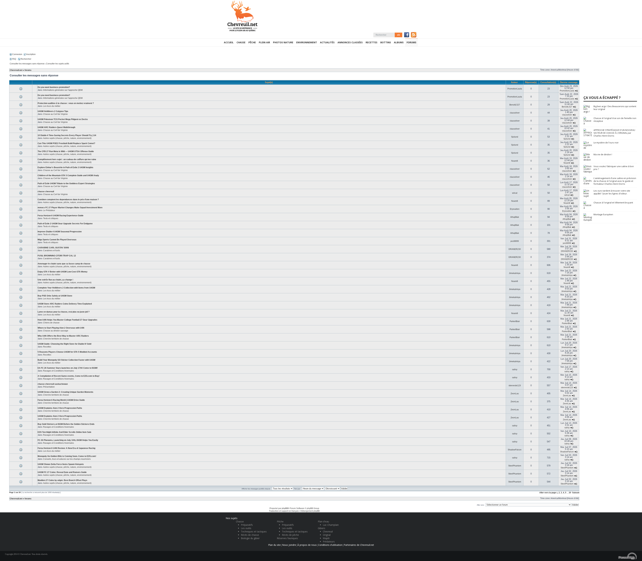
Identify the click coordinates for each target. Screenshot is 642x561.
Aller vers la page (548, 492)
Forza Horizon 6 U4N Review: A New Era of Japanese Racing (66, 448)
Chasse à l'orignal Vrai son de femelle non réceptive (615, 119)
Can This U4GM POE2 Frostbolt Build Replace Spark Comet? (66, 143)
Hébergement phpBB (310, 511)
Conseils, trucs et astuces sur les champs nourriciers (67, 459)
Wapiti (326, 538)
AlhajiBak (514, 217)
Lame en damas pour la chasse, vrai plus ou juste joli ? (63, 312)
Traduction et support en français (284, 511)
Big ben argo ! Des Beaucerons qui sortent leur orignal (615, 108)
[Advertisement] (608, 72)
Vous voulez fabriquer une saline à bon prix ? (614, 168)
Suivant (575, 492)
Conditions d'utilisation (330, 544)
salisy (514, 369)
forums (28, 70)
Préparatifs (247, 524)
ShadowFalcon (514, 450)
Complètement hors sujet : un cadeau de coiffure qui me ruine (67, 159)
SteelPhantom (514, 466)
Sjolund (514, 137)
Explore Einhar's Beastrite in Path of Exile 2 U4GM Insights (65, 167)
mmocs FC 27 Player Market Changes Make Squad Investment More (70, 207)
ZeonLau (515, 393)
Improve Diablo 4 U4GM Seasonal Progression (60, 231)
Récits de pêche (290, 534)
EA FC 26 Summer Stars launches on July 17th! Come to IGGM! (68, 368)
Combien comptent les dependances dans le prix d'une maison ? (68, 199)
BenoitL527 (514, 105)
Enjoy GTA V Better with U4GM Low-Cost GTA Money (62, 272)
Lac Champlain (331, 524)
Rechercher (25, 59)
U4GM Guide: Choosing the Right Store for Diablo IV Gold (64, 344)
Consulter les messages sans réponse (27, 64)
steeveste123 (515, 385)
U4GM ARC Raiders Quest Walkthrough (56, 127)
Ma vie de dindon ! (603, 154)
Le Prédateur (49, 210)
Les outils (246, 528)
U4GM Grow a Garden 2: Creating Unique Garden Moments (65, 392)
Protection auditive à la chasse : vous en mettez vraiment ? (66, 103)
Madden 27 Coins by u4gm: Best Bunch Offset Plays (62, 480)
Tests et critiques (50, 218)
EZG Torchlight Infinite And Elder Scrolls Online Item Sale (64, 432)
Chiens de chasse (51, 323)
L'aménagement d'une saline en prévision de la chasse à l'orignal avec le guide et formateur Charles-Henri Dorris (615, 181)
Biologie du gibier (250, 538)
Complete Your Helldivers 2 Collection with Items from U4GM (66, 288)
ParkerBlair (515, 321)
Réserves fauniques (287, 538)
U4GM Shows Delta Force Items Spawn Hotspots (61, 464)
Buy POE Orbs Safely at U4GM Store (55, 296)
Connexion (17, 54)
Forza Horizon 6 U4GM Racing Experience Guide (60, 215)
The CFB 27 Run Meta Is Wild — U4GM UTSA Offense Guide (66, 151)
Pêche (280, 521)
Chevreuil (328, 531)
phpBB (285, 508)
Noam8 (514, 161)
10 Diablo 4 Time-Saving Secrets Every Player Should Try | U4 (67, 135)
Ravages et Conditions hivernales (58, 371)
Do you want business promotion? (54, 87)
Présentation (49, 387)
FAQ (14, 59)
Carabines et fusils (51, 250)
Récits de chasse (250, 534)
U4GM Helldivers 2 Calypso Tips (53, 111)
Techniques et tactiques (254, 531)
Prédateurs (329, 541)
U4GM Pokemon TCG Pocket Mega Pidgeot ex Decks (63, 119)
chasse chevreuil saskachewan (53, 384)
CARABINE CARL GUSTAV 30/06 (53, 247)
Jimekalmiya (514, 273)
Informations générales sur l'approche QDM (63, 90)
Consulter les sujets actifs (57, 64)
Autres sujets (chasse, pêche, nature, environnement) (67, 138)
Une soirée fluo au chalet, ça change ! (55, 280)
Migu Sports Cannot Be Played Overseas (57, 239)
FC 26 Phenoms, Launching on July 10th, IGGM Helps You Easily (68, 440)
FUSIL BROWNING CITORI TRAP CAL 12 (57, 256)
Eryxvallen (514, 209)
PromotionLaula (514, 89)
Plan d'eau (323, 521)
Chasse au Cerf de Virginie (55, 114)
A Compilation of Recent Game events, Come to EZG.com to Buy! (68, 376)
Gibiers (321, 528)
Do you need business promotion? (54, 95)
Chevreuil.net (16, 70)
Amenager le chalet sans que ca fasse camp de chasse (64, 264)
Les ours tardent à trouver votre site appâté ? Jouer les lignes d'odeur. (612, 192)
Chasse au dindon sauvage (55, 331)
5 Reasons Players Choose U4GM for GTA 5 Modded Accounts (67, 352)
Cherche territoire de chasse (56, 339)
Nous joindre (289, 544)
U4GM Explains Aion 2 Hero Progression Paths (60, 408)
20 (570, 492)
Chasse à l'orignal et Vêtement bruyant (613, 202)
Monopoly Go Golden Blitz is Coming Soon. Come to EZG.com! (67, 456)
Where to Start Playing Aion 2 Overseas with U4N (61, 328)
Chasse (240, 521)
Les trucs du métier (51, 106)
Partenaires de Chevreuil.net (359, 544)
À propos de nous (307, 544)
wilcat (514, 193)
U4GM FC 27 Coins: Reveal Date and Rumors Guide (62, 472)
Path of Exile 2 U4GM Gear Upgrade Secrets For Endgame (65, 223)
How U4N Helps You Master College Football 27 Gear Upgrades (67, 320)
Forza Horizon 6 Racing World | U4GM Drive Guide (61, 400)
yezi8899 (514, 241)
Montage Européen (603, 214)
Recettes (47, 347)
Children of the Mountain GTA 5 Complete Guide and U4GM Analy (68, 175)
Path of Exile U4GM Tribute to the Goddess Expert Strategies (66, 183)
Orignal (327, 534)
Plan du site (274, 544)
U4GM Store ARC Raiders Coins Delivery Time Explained (65, 304)
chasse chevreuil (46, 191)
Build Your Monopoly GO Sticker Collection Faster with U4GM (66, 360)
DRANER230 (515, 249)
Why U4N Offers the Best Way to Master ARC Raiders (63, 336)
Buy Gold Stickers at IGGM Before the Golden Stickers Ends (66, 424)
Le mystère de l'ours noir (606, 142)
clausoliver (515, 113)
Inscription (31, 54)
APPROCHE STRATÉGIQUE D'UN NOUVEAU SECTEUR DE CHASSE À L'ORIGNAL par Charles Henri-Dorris (614, 133)
